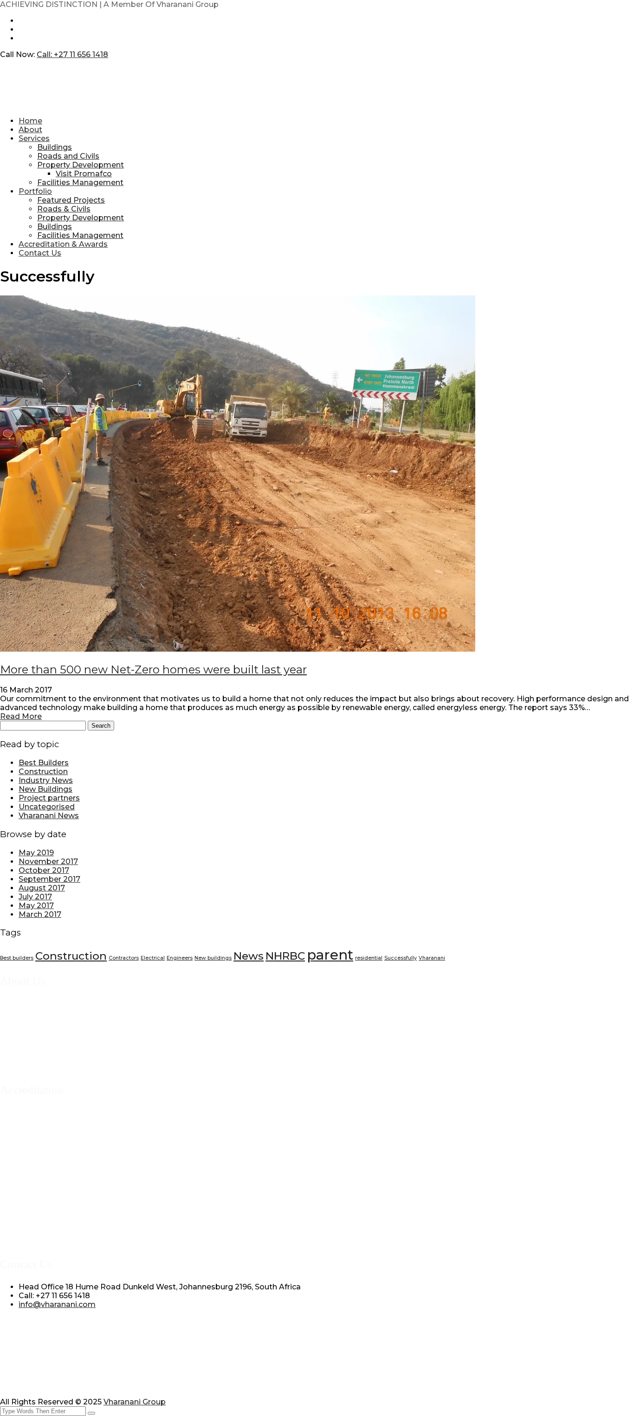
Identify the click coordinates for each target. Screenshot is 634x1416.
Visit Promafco (84, 173)
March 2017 (40, 914)
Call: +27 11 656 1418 (72, 54)
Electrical (153, 958)
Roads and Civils (68, 156)
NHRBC (285, 955)
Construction (43, 771)
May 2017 (36, 905)
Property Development (80, 164)
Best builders (16, 958)
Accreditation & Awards (63, 244)
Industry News (46, 780)
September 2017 (49, 879)
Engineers (180, 958)
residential (368, 958)
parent (330, 955)
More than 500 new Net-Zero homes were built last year (153, 669)
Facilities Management (80, 182)
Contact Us (40, 253)
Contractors (124, 958)
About (30, 129)
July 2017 (35, 896)
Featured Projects (71, 200)
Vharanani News (49, 815)
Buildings (54, 147)
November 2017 (48, 861)
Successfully (400, 958)
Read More (21, 716)
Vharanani (432, 958)
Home (30, 120)
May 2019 (36, 852)
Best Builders (44, 762)
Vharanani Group (135, 1401)
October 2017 (44, 870)
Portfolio (35, 191)
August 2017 (42, 888)
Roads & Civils (64, 209)
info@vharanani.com (57, 1304)
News (248, 955)
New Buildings (45, 789)
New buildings (213, 958)
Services (34, 138)
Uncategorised (47, 806)
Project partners (49, 798)
